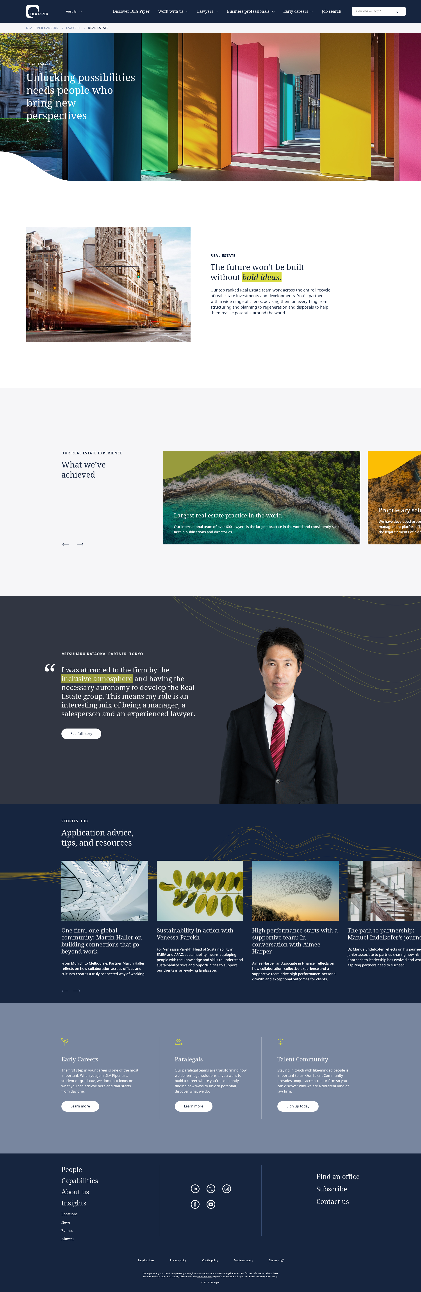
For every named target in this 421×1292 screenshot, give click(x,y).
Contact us (332, 1201)
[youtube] (211, 1204)
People (71, 1169)
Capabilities (79, 1180)
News (66, 1222)
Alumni (67, 1239)
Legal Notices (204, 1276)
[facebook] (195, 1204)
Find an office (338, 1176)
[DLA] (37, 11)
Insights (73, 1203)
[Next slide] (80, 544)
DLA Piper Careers (42, 28)
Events (67, 1230)
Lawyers (74, 28)
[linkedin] (195, 1188)
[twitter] (211, 1188)
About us (75, 1191)
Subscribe (331, 1189)
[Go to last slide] (65, 544)
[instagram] (226, 1188)
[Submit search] (396, 11)
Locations (69, 1214)
